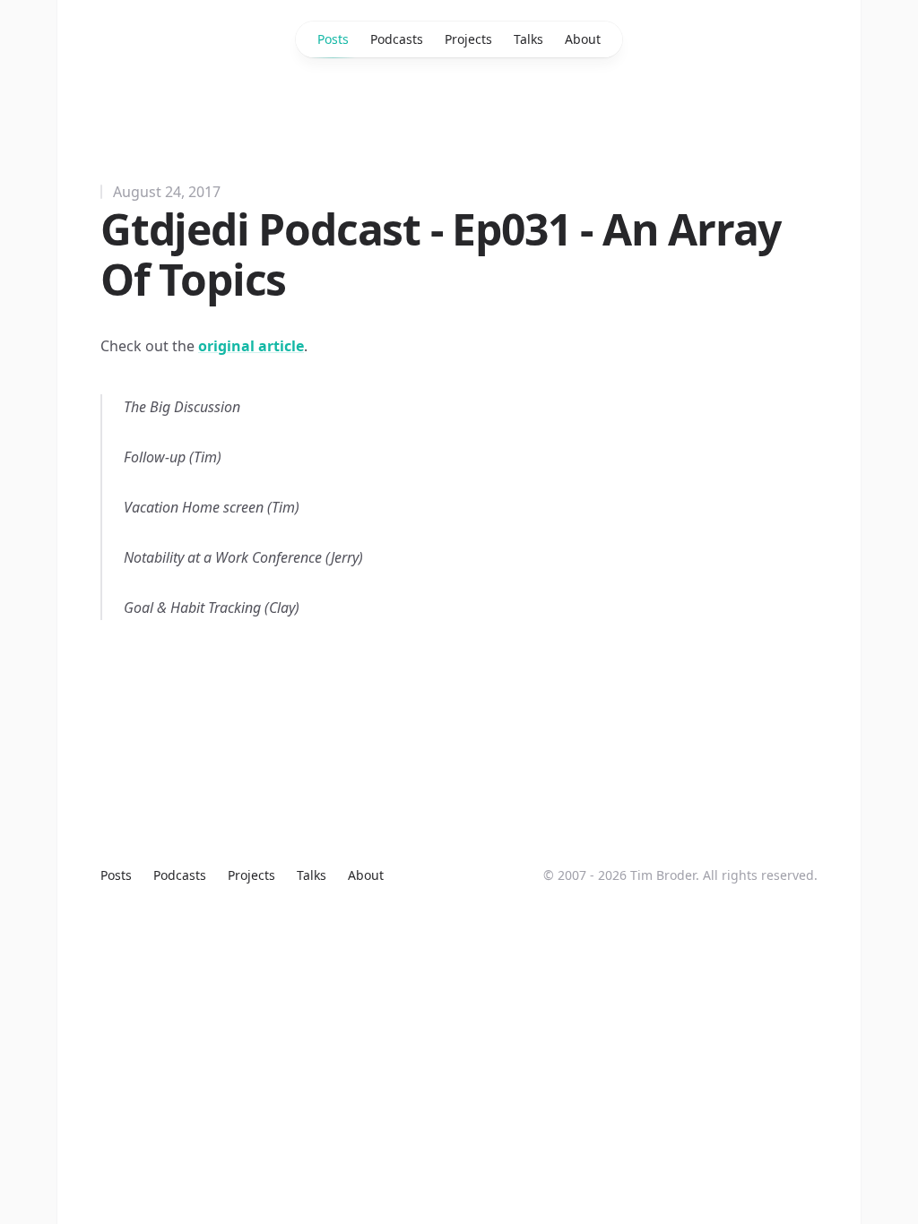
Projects (468, 38)
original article (251, 346)
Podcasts (396, 38)
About (583, 38)
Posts (333, 38)
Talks (528, 38)
